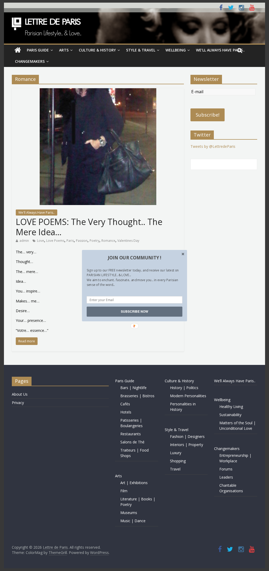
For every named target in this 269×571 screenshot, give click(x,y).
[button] (134, 257)
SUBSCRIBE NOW (134, 311)
